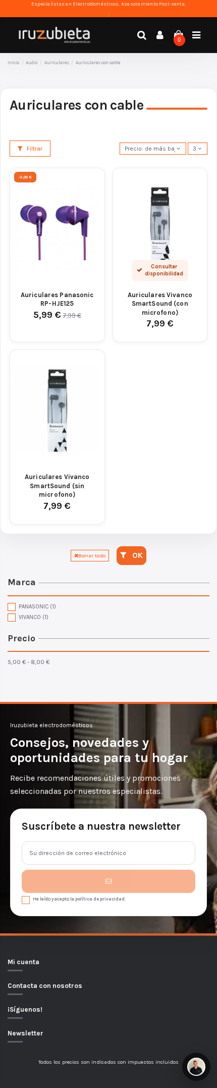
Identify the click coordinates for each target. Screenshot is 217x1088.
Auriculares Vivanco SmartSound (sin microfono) (57, 485)
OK (136, 555)
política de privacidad (100, 899)
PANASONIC (37, 606)
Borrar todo (91, 555)
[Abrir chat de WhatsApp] (196, 1067)
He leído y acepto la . (79, 899)
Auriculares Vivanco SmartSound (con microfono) (160, 303)
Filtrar (33, 148)
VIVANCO (33, 617)
